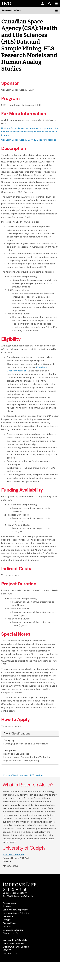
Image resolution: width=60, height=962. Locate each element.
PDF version (36, 775)
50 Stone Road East (13, 854)
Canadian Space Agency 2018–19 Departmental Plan (29, 139)
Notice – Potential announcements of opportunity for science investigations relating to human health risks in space (29, 132)
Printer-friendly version (15, 775)
